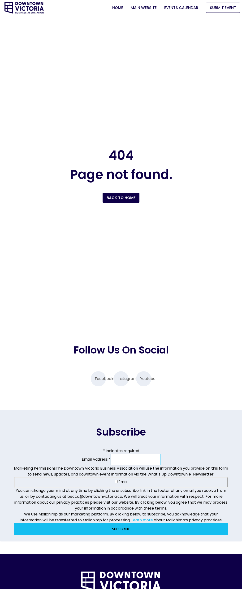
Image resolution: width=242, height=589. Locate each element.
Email (123, 481)
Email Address (96, 459)
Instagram (123, 378)
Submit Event (223, 7)
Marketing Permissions (35, 468)
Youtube (145, 378)
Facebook (100, 378)
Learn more (142, 520)
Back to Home (121, 198)
